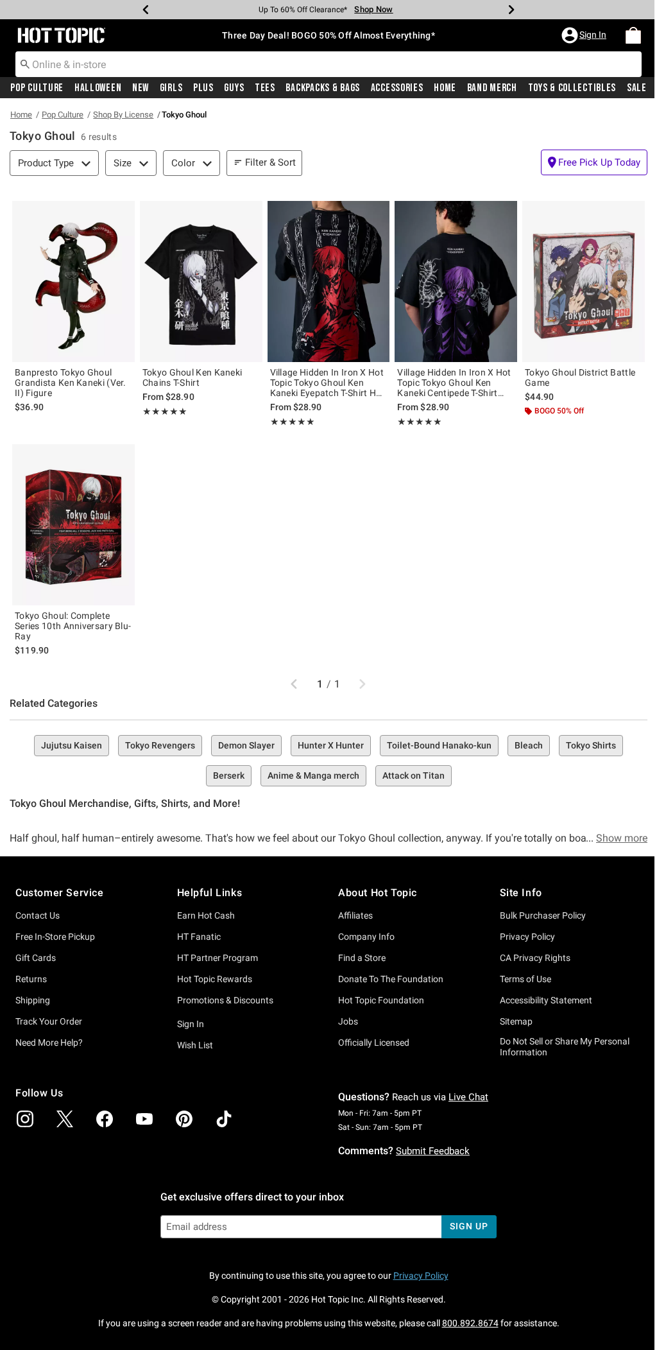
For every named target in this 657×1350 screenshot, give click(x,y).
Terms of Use (525, 979)
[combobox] (328, 64)
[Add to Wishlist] (122, 214)
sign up (469, 1226)
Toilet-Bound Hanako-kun (439, 745)
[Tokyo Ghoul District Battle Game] (583, 281)
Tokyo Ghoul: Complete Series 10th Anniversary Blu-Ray (73, 625)
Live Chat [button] (468, 1097)
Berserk (228, 775)
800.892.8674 (470, 1323)
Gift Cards (35, 958)
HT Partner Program (217, 958)
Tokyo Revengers (160, 745)
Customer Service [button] (59, 893)
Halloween (97, 88)
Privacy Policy (527, 936)
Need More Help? (49, 1042)
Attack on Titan (413, 775)
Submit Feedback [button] (433, 1151)
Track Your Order (48, 1021)
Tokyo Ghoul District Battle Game (580, 377)
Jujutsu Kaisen (71, 745)
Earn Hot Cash (206, 915)
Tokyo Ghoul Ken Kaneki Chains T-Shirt (192, 377)
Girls (171, 88)
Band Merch (492, 88)
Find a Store (362, 958)
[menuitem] (633, 35)
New (140, 88)
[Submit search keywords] (25, 63)
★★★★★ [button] (164, 411)
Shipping (32, 1000)
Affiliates (355, 915)
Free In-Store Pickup (55, 936)
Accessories (397, 88)
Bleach (529, 745)
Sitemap (516, 1021)
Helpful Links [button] (210, 893)
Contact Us (37, 915)
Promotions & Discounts (225, 1000)
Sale (637, 88)
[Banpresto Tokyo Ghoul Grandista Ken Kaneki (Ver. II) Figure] (73, 281)
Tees (265, 88)
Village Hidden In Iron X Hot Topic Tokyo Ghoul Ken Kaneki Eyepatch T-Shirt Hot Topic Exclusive (327, 382)
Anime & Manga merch (313, 775)
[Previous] (145, 9)
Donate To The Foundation (390, 979)
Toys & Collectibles (572, 88)
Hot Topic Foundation (381, 1000)
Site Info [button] (521, 893)
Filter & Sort (270, 162)
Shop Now (373, 9)
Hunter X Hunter (331, 745)
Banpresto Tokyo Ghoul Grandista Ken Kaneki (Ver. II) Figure (70, 382)
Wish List (195, 1045)
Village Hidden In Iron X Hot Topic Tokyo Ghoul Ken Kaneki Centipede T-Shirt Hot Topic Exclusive (454, 382)
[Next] (511, 9)
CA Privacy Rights (535, 958)
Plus (203, 88)
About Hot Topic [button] (377, 893)
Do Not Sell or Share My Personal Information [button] (564, 1046)
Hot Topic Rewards (214, 979)
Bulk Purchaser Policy (543, 915)
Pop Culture (37, 88)
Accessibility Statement (546, 1000)
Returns (31, 979)
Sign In (190, 1024)
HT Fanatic (199, 936)
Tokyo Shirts (591, 745)
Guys (234, 88)
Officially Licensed (373, 1042)
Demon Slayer (246, 745)
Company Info (366, 936)
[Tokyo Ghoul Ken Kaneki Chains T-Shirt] (201, 281)
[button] (585, 35)
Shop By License (123, 114)
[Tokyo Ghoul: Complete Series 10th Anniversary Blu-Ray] (73, 524)
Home (445, 88)
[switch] (594, 162)
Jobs (348, 1021)
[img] (25, 1119)
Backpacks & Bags (323, 88)
